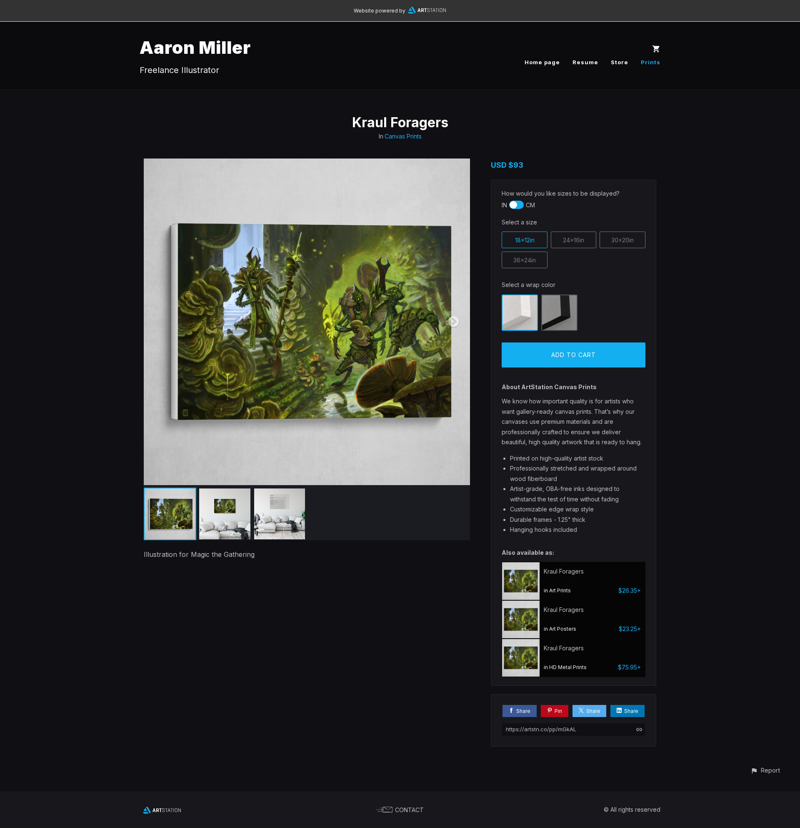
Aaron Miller (195, 47)
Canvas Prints (403, 136)
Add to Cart (573, 354)
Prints (650, 62)
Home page (542, 62)
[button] (765, 770)
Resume (585, 62)
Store (619, 62)
